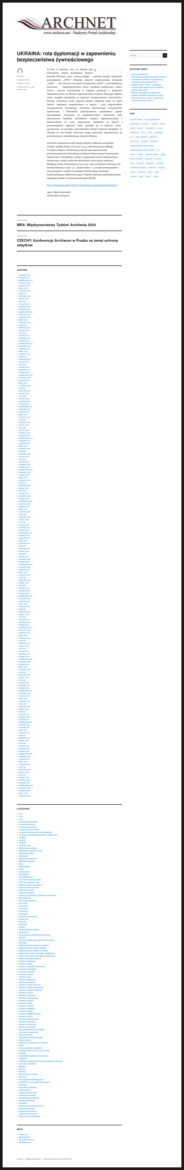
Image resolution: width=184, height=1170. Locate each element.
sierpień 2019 (24, 475)
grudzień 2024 (24, 307)
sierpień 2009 (24, 791)
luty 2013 (22, 680)
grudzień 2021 (24, 401)
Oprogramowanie (26, 1035)
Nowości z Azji (24, 977)
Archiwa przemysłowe (28, 827)
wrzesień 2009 (25, 788)
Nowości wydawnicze (27, 961)
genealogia (159, 132)
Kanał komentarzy (26, 1140)
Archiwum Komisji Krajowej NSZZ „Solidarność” (38, 835)
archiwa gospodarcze (152, 119)
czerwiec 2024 (24, 322)
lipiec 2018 (23, 509)
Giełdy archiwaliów (26, 893)
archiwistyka (134, 123)
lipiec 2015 (23, 604)
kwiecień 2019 (24, 485)
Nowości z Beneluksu (27, 982)
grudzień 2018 (24, 496)
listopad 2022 (24, 372)
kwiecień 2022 (24, 391)
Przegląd (22, 1053)
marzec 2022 (24, 393)
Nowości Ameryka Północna (30, 959)
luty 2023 (22, 364)
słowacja (161, 167)
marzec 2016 (24, 583)
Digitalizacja (24, 874)
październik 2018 (25, 501)
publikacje (149, 158)
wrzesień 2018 (24, 504)
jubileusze (153, 137)
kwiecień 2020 (24, 454)
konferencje (134, 141)
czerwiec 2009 (24, 796)
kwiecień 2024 (24, 328)
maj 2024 (22, 325)
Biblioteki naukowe (26, 861)
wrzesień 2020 (25, 441)
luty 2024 (22, 333)
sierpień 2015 (24, 601)
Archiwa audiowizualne (28, 822)
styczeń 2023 (24, 367)
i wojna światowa (141, 137)
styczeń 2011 (24, 746)
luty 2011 (22, 743)
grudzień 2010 (24, 749)
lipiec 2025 (23, 288)
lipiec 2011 (23, 730)
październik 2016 (26, 564)
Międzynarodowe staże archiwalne (32, 948)
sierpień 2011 (24, 727)
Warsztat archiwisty (27, 1101)
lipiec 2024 (23, 320)
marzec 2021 (24, 425)
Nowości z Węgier (26, 1011)
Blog (21, 864)
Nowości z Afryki (25, 964)
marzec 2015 (24, 614)
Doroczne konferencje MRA (30, 880)
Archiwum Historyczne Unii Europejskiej (35, 832)
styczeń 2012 (24, 714)
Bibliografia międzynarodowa (30, 851)
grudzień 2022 (24, 370)
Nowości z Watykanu (27, 1009)
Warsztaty (23, 1103)
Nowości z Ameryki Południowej (32, 966)
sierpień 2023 (24, 349)
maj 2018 (22, 514)
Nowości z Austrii (26, 974)
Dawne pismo (24, 872)
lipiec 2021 (23, 414)
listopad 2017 (24, 530)
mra (158, 150)
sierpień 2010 (24, 759)
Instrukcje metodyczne (28, 916)
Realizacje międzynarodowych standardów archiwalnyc (41, 1061)
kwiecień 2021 (24, 422)
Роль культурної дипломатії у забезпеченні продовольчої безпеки (82, 185)
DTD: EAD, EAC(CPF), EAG (29, 882)
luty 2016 (22, 585)
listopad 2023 (24, 341)
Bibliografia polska (26, 853)
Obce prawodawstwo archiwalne (32, 1030)
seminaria (139, 163)
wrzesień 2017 (24, 535)
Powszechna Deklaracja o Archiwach (33, 1043)
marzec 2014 (24, 646)
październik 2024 (26, 312)
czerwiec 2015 (24, 606)
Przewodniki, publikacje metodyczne (33, 1056)
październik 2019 (26, 470)
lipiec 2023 (23, 351)
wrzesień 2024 (25, 315)
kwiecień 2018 (24, 517)
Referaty (22, 1069)
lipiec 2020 (23, 446)
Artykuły (22, 838)
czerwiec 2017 (24, 543)
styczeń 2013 (24, 683)
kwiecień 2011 (24, 738)
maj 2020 (22, 451)
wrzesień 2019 (24, 472)
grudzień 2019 (24, 464)
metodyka (154, 141)
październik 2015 (25, 596)
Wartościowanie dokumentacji (31, 1106)
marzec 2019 (24, 488)
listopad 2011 (24, 720)
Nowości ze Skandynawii (29, 1019)
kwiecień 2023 (24, 359)
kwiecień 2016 (24, 580)
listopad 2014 (24, 625)
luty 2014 (22, 649)
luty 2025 (22, 301)
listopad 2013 (24, 656)
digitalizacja (134, 132)
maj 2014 (22, 641)
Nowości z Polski (25, 1003)
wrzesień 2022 (25, 378)
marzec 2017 (24, 551)
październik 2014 (25, 628)
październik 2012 (25, 691)
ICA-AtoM (23, 903)
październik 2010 (25, 754)
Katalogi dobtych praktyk (29, 930)
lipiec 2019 (23, 478)
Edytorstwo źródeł (26, 890)
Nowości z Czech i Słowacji (29, 985)
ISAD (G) (22, 922)
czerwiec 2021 (24, 417)
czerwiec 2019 (24, 480)
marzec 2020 (24, 457)
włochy (148, 176)
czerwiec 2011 (24, 733)
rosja (132, 163)
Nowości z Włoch (26, 1016)
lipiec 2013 (23, 667)
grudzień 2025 (24, 275)
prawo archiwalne (136, 158)
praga (163, 154)
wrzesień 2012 (24, 693)
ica (131, 137)
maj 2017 (22, 546)
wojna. (25, 89)
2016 (21, 819)
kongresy (144, 141)
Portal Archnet (25, 1040)
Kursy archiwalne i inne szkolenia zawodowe (36, 940)
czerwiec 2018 (24, 512)
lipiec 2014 (23, 635)
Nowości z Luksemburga (28, 998)
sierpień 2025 (24, 286)
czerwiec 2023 (24, 354)
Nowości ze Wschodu (27, 1027)
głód (33, 87)
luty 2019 (22, 491)
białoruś (140, 128)
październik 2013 (25, 659)
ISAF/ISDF (23, 924)
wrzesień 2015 (24, 599)
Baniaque (20, 76)
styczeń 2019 (24, 493)
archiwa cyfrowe (136, 119)
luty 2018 (22, 522)
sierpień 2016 (24, 570)
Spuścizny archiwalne (27, 1087)
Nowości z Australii (26, 972)
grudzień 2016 (24, 559)
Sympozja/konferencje (28, 1093)
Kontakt (22, 938)
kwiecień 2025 (24, 296)
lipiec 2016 (23, 572)
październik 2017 (25, 533)
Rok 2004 (22, 1077)
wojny (157, 172)
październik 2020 (26, 438)
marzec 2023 (24, 362)
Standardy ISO (24, 1090)
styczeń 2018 (24, 525)
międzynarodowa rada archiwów (141, 145)
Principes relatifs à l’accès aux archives (34, 1051)
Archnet (20, 1159)
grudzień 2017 (24, 528)
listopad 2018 (24, 499)
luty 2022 (22, 396)
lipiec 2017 (23, 541)
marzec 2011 (24, 741)
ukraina (19, 89)
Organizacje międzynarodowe (30, 1037)
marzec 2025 (24, 299)
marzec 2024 (24, 330)
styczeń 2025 (24, 304)
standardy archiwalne (138, 167)
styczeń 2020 (24, 462)
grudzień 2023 (24, 338)
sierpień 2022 (24, 380)
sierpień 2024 (24, 317)
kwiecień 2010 (24, 770)
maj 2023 (22, 357)
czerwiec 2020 (24, 449)
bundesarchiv (150, 128)
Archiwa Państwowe (27, 824)
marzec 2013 (24, 677)
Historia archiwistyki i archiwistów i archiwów (37, 895)
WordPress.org (25, 1142)
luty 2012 (22, 712)
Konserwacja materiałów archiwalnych (34, 935)
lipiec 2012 (23, 699)
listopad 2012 (24, 688)
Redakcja (22, 1066)
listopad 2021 (24, 404)
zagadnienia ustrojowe (28, 1114)
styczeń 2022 (24, 399)
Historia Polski (25, 898)
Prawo (21, 1045)
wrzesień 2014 (24, 630)
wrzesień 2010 (24, 756)
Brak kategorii (24, 867)
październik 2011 (25, 722)
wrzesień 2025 (25, 283)
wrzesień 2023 (24, 346)
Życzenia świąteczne (140, 74)
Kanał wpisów (24, 1137)
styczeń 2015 (24, 620)
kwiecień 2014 (24, 643)
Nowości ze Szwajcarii (27, 1024)
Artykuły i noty (25, 845)
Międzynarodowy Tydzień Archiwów (33, 951)
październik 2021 (25, 407)
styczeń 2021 (24, 430)
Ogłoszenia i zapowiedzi (28, 1032)
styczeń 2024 (24, 336)
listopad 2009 (24, 783)
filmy (143, 132)
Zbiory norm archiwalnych (29, 1116)
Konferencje (24, 932)
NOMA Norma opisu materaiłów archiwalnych (37, 953)
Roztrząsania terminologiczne (31, 1080)
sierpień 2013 (24, 664)
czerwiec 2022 (24, 386)
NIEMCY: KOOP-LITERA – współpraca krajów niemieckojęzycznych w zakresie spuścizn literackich (147, 87)
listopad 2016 (24, 562)
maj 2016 (22, 578)
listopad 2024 (24, 309)
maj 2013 (22, 672)
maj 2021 (22, 420)
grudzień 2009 (25, 780)
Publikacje (23, 1059)
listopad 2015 (24, 593)
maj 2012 (22, 704)
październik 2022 (26, 375)
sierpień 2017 (24, 538)
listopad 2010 (24, 751)
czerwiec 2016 (24, 575)
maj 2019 (22, 483)
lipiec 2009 (23, 793)
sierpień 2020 (24, 443)
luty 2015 (22, 617)
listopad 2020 (24, 436)
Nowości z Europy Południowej (31, 988)
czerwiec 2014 (24, 638)
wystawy (133, 176)
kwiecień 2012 (24, 706)
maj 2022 (22, 388)
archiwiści (145, 123)
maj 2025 (22, 293)
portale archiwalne (151, 154)
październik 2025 (26, 280)
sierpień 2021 (24, 412)
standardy (160, 163)
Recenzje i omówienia (27, 1064)
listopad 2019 (24, 467)
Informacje (23, 906)
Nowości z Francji (26, 993)
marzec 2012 (24, 709)
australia (155, 123)
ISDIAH (22, 927)
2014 (21, 814)
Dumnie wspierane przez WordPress (57, 1159)
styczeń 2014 (24, 651)
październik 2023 (26, 343)
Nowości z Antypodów (28, 969)
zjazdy (156, 176)
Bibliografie (23, 856)
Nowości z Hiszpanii (27, 995)
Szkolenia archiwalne (27, 1095)
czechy (160, 128)
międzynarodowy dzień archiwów (142, 150)
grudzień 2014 (24, 622)
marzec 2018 (24, 520)
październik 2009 (26, 785)
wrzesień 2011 (24, 725)
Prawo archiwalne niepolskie (30, 1048)
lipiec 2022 (23, 383)
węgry (141, 176)
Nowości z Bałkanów (27, 980)
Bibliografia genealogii (28, 848)
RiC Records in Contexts (28, 1074)
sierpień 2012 (24, 696)
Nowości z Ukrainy (23, 83)
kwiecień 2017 (24, 549)
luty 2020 (22, 459)
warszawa (141, 172)
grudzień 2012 (24, 685)
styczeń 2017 (24, 557)
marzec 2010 (24, 772)
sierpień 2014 (24, 633)
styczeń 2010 (24, 777)
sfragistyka (150, 163)
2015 (21, 817)
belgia (132, 128)
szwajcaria (152, 167)
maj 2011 (22, 735)
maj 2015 (22, 609)
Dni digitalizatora (26, 877)
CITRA (21, 869)
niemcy (133, 154)
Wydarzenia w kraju (27, 1108)
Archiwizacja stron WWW (29, 830)
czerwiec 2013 (24, 670)
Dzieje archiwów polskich (29, 888)
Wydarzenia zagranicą (27, 1111)
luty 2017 (22, 554)
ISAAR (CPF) (24, 919)
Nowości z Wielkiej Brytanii (30, 1014)
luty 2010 (22, 775)
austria (162, 123)
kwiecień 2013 (24, 675)
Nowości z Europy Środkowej (30, 990)
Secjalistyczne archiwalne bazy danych (34, 1082)
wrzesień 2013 (24, 662)
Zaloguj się (23, 1134)
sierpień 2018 (24, 507)
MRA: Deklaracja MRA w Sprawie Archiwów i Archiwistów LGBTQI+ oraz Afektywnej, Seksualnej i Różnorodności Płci (149, 79)
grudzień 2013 (24, 654)
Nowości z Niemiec (26, 1001)
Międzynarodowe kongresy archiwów (34, 945)
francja (149, 132)
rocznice (158, 158)
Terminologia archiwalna (29, 1098)
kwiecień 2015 (24, 612)
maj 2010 (22, 767)
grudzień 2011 (24, 717)
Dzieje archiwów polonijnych (30, 885)
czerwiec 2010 (24, 764)
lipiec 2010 (23, 762)
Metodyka (23, 943)
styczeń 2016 (24, 588)
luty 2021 (22, 428)
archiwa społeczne (23, 87)
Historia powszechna (27, 901)
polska (140, 154)
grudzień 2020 (24, 433)
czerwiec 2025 (24, 291)
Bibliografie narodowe (28, 859)
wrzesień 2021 (24, 409)
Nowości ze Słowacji (27, 1022)
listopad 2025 (24, 278)
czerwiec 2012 (24, 701)
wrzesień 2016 (24, 567)
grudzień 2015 (24, 591)
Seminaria (23, 1085)
